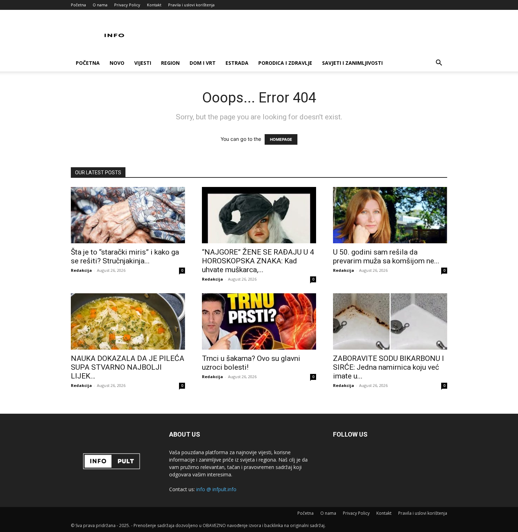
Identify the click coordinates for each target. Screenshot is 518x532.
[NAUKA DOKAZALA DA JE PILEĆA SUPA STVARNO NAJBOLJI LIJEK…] (128, 321)
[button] (438, 63)
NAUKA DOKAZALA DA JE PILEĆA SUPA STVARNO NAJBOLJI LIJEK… (127, 367)
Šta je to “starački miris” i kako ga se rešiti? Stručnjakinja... (125, 256)
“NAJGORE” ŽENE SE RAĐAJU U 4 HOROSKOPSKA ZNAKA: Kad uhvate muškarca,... (258, 261)
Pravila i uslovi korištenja (191, 4)
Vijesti (142, 63)
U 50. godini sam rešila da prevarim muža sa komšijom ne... (386, 256)
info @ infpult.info (216, 489)
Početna (78, 4)
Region (170, 63)
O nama (100, 4)
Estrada (237, 63)
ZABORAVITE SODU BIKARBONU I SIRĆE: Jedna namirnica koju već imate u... (388, 367)
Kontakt (154, 4)
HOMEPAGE (281, 139)
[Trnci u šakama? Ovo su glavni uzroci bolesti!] (259, 321)
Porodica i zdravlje (285, 63)
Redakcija (81, 270)
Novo (117, 63)
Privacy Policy (127, 4)
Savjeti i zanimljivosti (352, 63)
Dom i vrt (203, 63)
